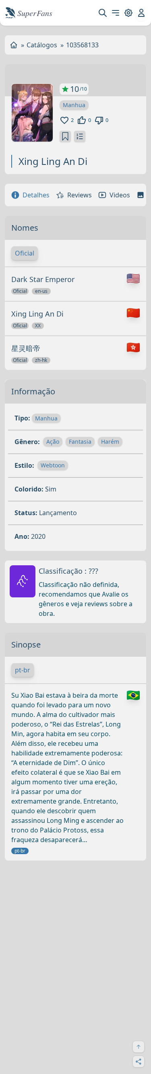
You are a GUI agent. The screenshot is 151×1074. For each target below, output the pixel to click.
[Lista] (79, 136)
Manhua (74, 105)
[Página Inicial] (14, 45)
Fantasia (80, 441)
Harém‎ (110, 441)
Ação (52, 441)
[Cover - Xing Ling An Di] (32, 113)
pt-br (22, 670)
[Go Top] (138, 1047)
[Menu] (115, 13)
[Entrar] (141, 13)
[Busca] (103, 13)
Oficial (24, 253)
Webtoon (53, 465)
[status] (65, 136)
